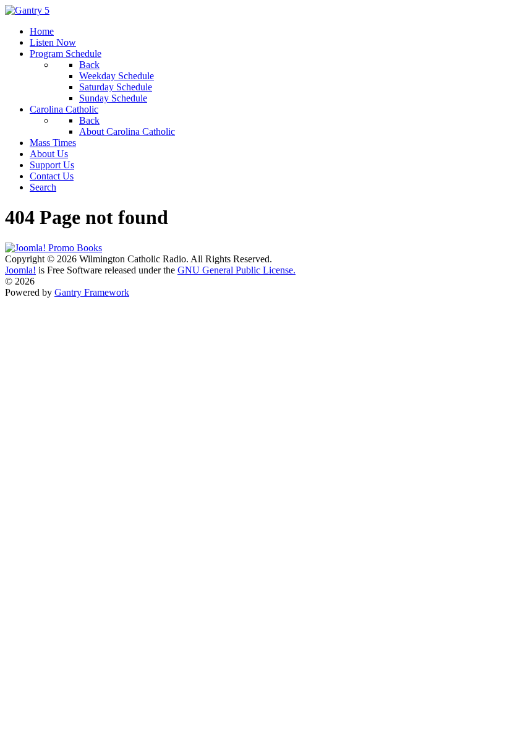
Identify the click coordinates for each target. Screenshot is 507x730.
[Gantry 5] (27, 10)
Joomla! (20, 270)
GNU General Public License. (236, 270)
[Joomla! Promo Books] (53, 248)
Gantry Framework (91, 292)
